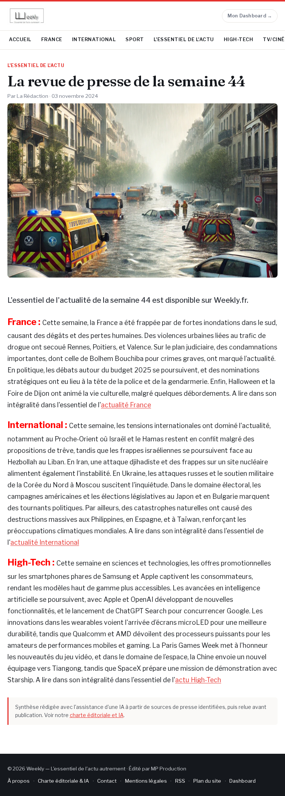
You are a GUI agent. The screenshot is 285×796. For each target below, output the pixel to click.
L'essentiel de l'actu (184, 39)
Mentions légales (146, 781)
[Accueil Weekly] (26, 15)
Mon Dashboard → (249, 16)
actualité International (44, 542)
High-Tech (238, 39)
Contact (107, 781)
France (51, 39)
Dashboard (242, 781)
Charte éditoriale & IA (63, 781)
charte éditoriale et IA (97, 715)
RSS (180, 781)
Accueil (20, 39)
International (94, 39)
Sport (134, 39)
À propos (18, 781)
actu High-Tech (198, 680)
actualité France (126, 405)
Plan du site (207, 781)
